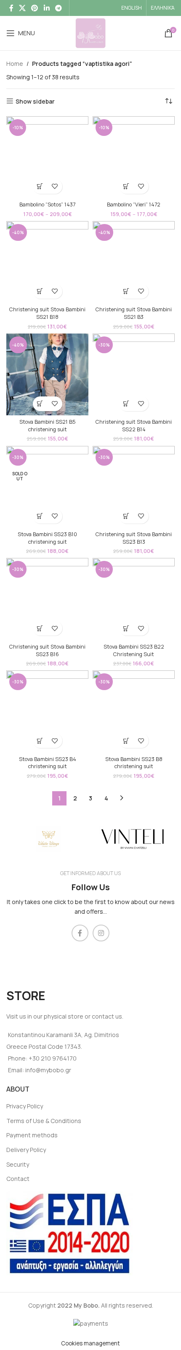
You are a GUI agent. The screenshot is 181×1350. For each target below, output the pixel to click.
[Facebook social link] (11, 8)
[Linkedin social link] (46, 8)
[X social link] (22, 8)
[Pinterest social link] (35, 8)
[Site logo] (90, 32)
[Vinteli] (132, 839)
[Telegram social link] (58, 8)
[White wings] (48, 839)
